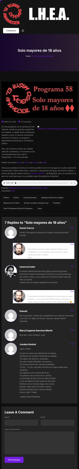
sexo (40, 208)
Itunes (34, 162)
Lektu (44, 162)
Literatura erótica (30, 198)
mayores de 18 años (11, 203)
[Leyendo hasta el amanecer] (37, 14)
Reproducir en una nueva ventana (23, 188)
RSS (13, 191)
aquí (19, 162)
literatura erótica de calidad (52, 198)
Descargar (43, 188)
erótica (6, 198)
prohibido (56, 203)
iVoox (26, 162)
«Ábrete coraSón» (37, 173)
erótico (16, 198)
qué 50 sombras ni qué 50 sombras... (18, 208)
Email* (43, 417)
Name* (7, 417)
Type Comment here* (12, 429)
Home (28, 56)
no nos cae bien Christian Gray (36, 203)
